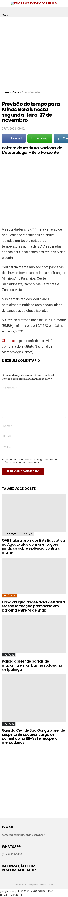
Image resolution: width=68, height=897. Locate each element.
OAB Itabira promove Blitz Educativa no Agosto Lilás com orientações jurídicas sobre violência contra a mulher (33, 546)
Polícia (9, 654)
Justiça (26, 533)
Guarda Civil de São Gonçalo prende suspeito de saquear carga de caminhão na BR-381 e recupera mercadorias (33, 736)
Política (9, 595)
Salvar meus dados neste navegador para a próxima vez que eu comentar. (29, 461)
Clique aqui (10, 341)
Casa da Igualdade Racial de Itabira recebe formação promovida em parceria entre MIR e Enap (33, 606)
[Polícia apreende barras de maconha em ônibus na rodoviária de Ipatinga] (34, 634)
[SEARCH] (63, 12)
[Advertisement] (34, 53)
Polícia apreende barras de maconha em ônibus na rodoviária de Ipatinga (32, 665)
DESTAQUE (10, 533)
